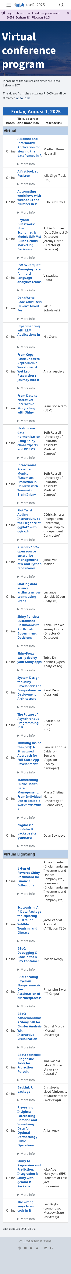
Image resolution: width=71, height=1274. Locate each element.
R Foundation (30, 1240)
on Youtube (23, 98)
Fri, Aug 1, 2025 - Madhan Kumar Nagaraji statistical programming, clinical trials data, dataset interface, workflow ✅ (29, 164)
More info (28, 164)
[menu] (9, 5)
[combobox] (61, 5)
